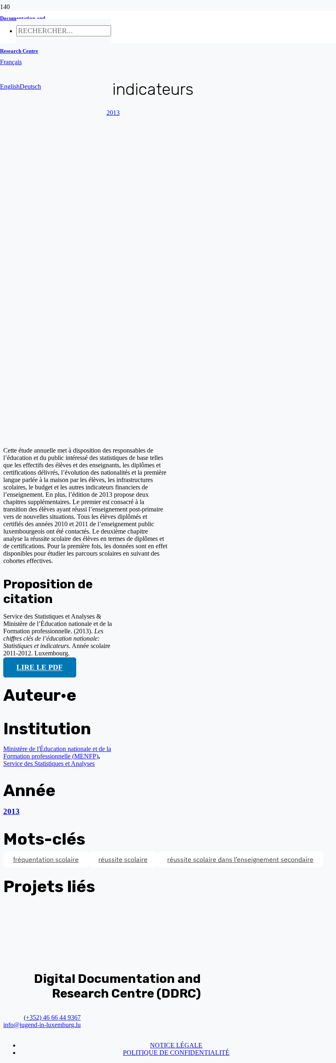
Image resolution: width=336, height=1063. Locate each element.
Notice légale (176, 1045)
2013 (11, 811)
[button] (11, 61)
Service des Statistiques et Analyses (49, 763)
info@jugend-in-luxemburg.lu (42, 1024)
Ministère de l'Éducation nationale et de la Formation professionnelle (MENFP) (57, 752)
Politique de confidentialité (176, 1052)
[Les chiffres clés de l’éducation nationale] (159, 436)
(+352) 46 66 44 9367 (52, 1017)
